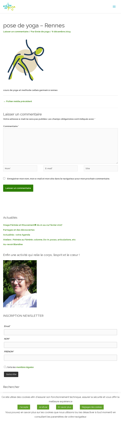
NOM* (7, 339)
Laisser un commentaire (16, 31)
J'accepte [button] (23, 407)
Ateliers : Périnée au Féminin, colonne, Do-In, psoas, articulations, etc (39, 239)
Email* (7, 326)
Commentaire (11, 126)
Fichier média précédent (17, 101)
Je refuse (43, 407)
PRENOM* (9, 351)
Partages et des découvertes (19, 230)
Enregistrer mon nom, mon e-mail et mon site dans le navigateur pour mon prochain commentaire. (58, 178)
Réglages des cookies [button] (92, 407)
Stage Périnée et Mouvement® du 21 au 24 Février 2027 (32, 225)
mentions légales (25, 367)
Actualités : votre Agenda (16, 234)
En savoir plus (64, 407)
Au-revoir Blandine (13, 244)
